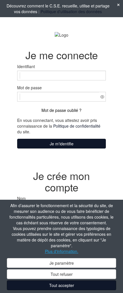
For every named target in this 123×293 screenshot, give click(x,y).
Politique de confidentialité (76, 126)
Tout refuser (62, 274)
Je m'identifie (62, 143)
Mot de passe (29, 87)
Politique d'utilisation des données (71, 11)
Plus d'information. (61, 251)
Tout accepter (61, 285)
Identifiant (26, 66)
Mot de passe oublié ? (61, 110)
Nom (21, 198)
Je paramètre (61, 263)
